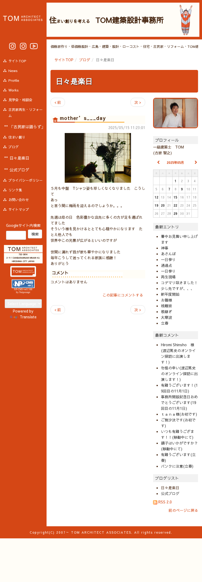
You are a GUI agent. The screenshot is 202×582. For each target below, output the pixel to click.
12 (156, 197)
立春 (164, 323)
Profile (13, 80)
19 (156, 205)
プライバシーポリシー (25, 180)
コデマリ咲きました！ (179, 282)
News (13, 70)
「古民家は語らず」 (27, 126)
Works (13, 90)
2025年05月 (175, 162)
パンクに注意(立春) (177, 466)
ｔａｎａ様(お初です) (179, 414)
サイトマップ (18, 209)
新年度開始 (170, 294)
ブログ (84, 59)
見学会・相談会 (20, 100)
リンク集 (15, 190)
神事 (164, 248)
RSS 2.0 (164, 501)
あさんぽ (168, 253)
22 (175, 205)
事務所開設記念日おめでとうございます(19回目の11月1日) (179, 402)
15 (175, 197)
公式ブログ (170, 493)
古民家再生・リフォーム (25, 112)
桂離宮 (166, 305)
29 (175, 213)
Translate (28, 316)
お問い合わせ (18, 199)
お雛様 (166, 300)
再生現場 (168, 276)
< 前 (57, 102)
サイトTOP (63, 59)
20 (163, 205)
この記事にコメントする (123, 295)
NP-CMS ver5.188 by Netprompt (23, 291)
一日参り (168, 259)
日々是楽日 (74, 81)
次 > (137, 102)
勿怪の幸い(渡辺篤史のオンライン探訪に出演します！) (179, 373)
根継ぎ (166, 311)
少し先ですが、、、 (177, 288)
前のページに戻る (183, 510)
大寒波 (166, 317)
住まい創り (17, 137)
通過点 (166, 265)
